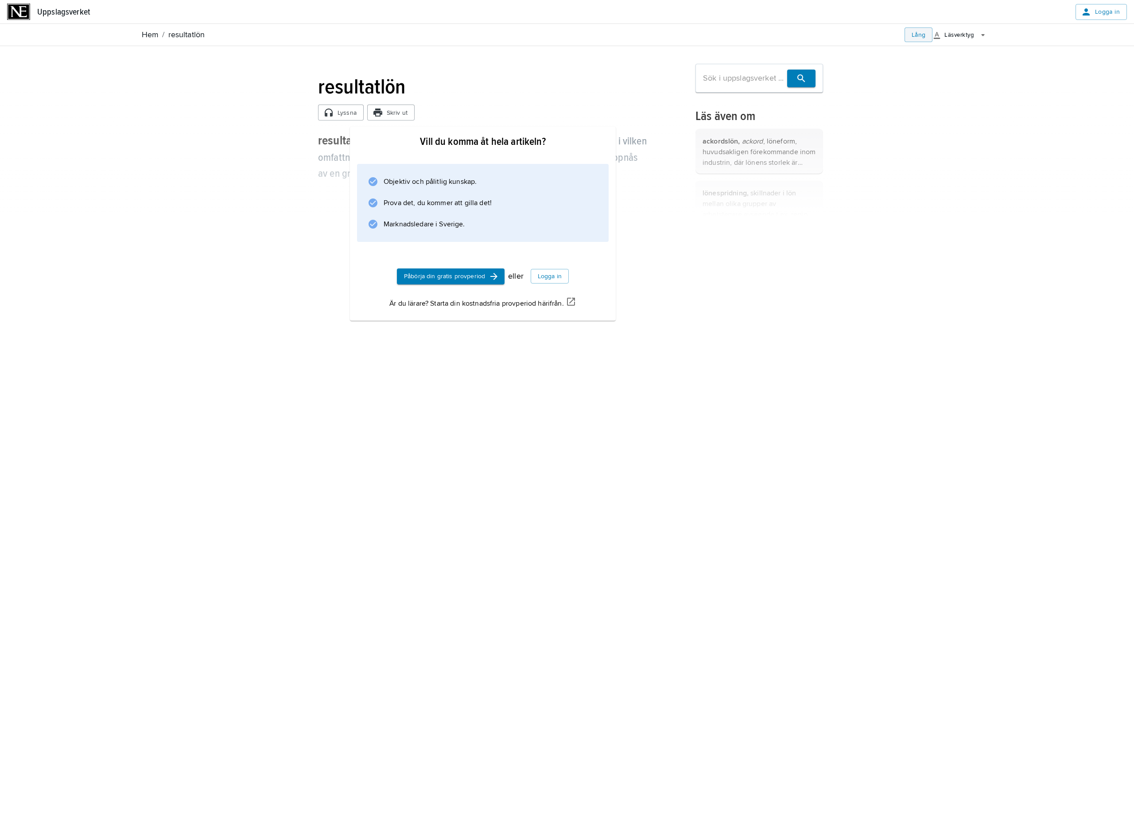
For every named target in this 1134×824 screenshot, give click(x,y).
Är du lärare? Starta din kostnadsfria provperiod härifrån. (476, 303)
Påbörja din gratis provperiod (444, 276)
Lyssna (347, 113)
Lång (919, 35)
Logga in (1107, 12)
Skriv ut (397, 113)
